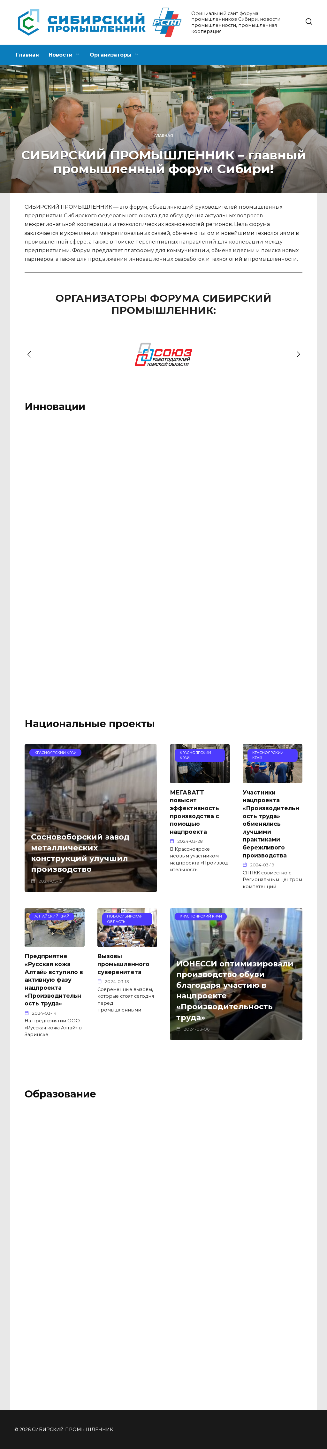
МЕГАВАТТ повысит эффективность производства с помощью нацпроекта (194, 812)
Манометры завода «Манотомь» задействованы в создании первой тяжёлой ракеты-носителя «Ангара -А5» (65, 503)
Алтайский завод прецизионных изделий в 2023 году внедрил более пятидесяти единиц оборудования (62, 639)
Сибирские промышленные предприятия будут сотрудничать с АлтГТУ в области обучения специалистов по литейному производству (66, 1338)
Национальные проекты (90, 723)
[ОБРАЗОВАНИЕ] (163, 1167)
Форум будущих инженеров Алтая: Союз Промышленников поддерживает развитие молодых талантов (161, 1191)
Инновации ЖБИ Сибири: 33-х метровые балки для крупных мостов (162, 497)
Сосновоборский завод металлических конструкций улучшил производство (80, 853)
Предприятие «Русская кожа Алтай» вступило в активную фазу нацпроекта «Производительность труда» (54, 980)
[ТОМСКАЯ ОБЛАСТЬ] (66, 479)
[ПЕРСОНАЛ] (260, 1167)
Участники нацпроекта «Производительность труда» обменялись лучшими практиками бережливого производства (271, 823)
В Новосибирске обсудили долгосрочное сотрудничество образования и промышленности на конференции (257, 1194)
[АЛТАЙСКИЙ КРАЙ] (163, 479)
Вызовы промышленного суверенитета (123, 964)
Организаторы (111, 55)
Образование (60, 1094)
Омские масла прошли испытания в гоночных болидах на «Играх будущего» (252, 500)
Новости (60, 55)
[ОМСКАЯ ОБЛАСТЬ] (260, 479)
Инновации (55, 406)
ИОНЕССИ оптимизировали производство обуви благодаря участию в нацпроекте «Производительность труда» (234, 990)
